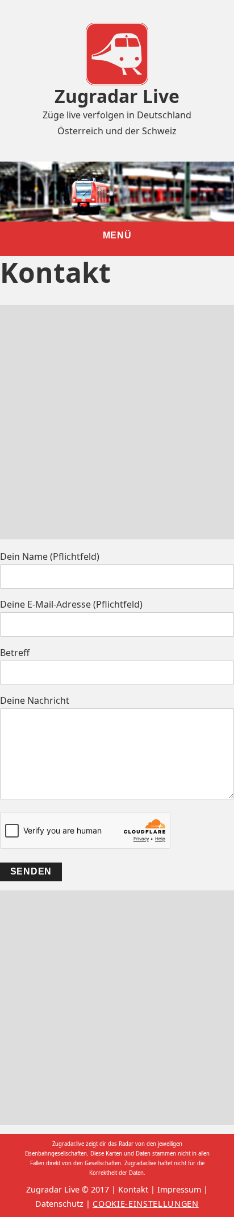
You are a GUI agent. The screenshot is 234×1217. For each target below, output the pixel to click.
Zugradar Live (117, 96)
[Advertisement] (117, 422)
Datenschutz (59, 1203)
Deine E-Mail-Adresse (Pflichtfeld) (71, 604)
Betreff (15, 652)
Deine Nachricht (34, 700)
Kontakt (133, 1189)
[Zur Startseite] (117, 53)
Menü (117, 235)
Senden (31, 871)
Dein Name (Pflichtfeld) (49, 556)
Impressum (179, 1189)
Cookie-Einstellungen (146, 1203)
